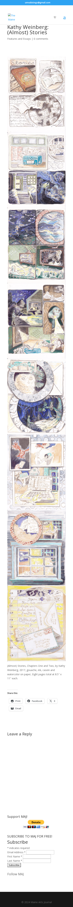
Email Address (16, 852)
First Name (14, 856)
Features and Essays (19, 38)
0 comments (41, 38)
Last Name (14, 860)
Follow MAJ (15, 874)
